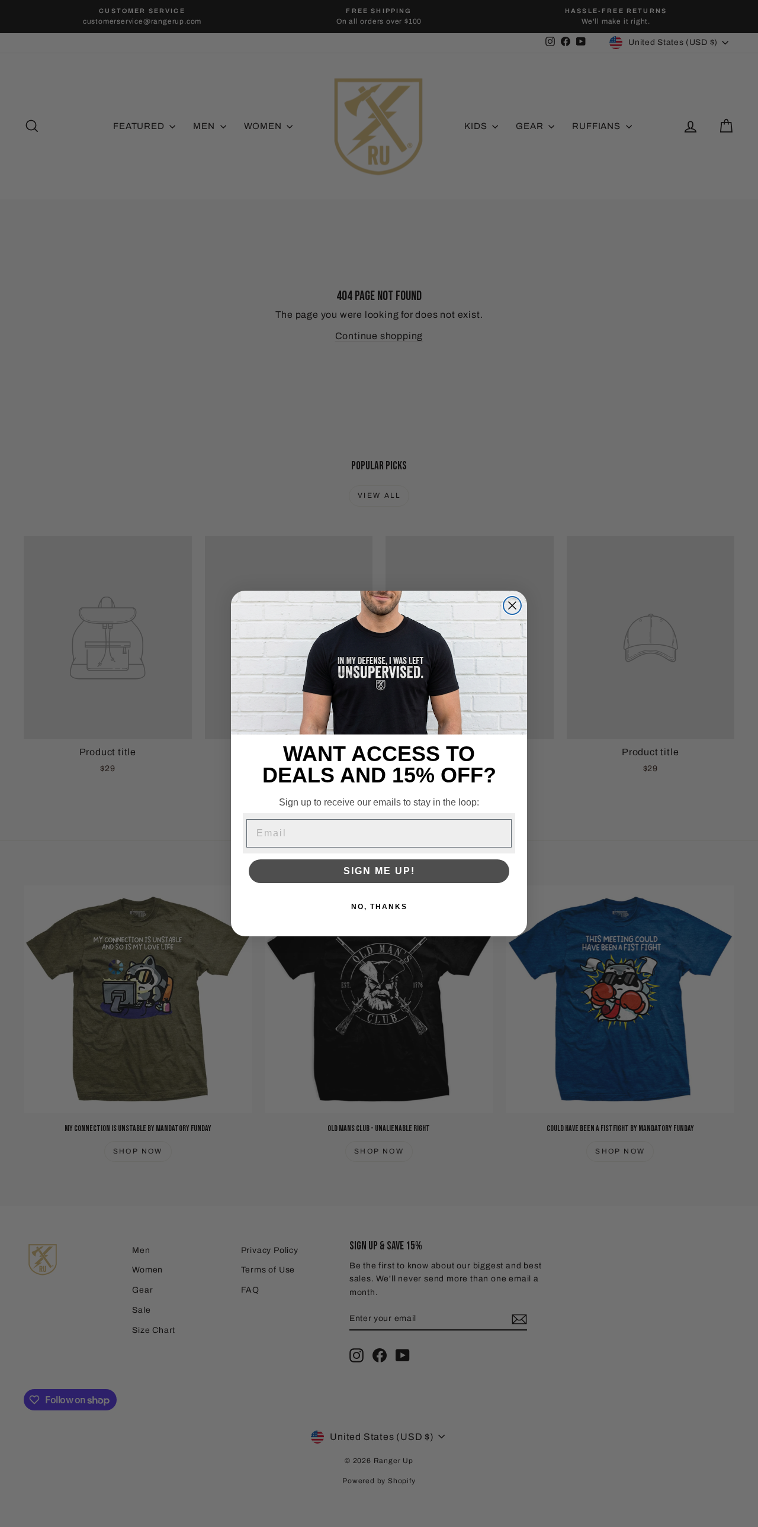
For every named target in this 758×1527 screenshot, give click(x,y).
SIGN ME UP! (379, 871)
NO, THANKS (379, 907)
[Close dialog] (512, 605)
